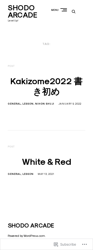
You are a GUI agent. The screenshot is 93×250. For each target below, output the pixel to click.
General (14, 103)
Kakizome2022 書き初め (46, 86)
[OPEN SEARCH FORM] (73, 11)
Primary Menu (65, 9)
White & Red (46, 161)
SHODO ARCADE (22, 11)
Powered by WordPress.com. (27, 236)
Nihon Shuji (44, 103)
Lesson (28, 103)
